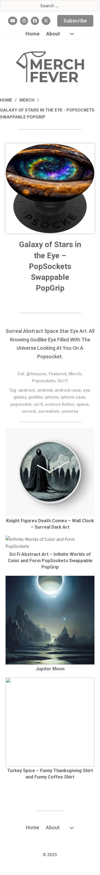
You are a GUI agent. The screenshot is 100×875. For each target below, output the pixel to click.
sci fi (38, 404)
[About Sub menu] (72, 33)
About (53, 34)
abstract (26, 390)
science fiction (59, 404)
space (82, 404)
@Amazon (36, 373)
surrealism (48, 411)
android (44, 390)
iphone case (73, 397)
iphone (52, 397)
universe (69, 411)
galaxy (20, 397)
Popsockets (43, 380)
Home (32, 34)
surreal (29, 411)
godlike (35, 397)
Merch (26, 100)
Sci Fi (63, 380)
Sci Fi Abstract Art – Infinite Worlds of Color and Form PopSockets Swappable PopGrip (50, 561)
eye (86, 390)
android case (68, 390)
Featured (57, 373)
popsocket (21, 404)
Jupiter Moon (50, 668)
